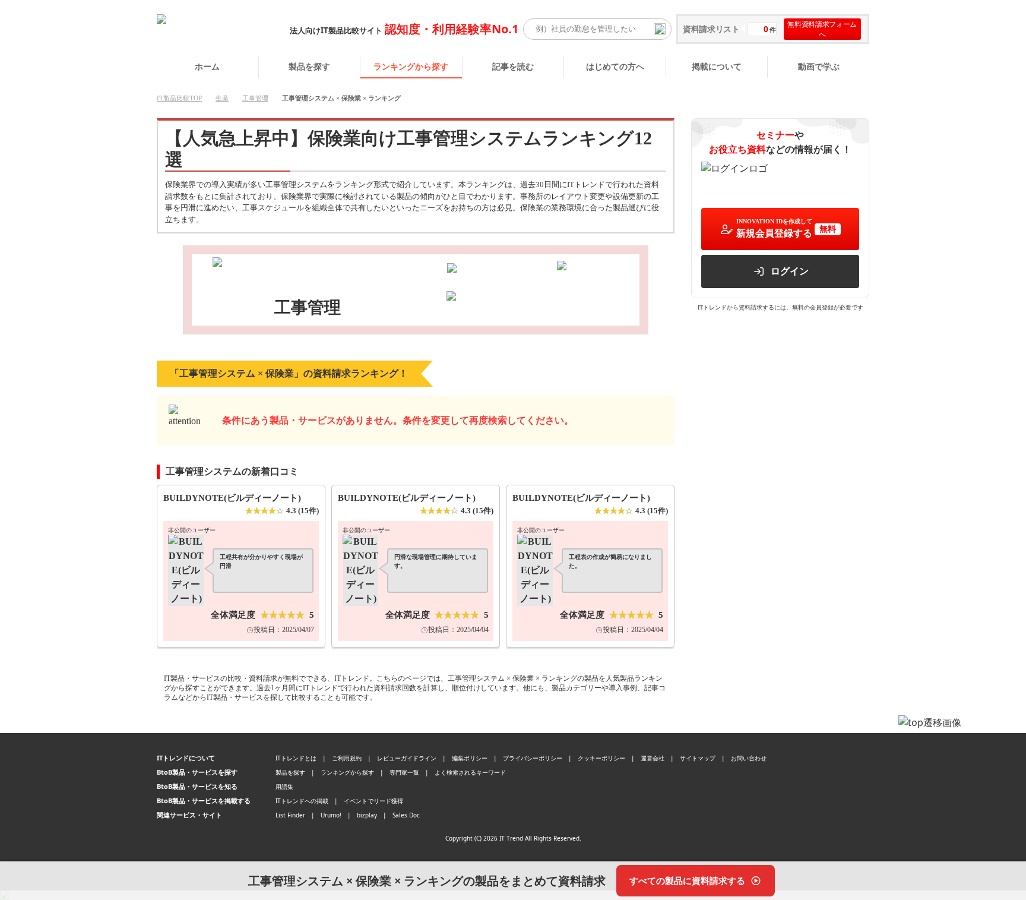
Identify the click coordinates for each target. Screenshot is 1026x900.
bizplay (367, 815)
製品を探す (309, 66)
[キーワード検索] (660, 29)
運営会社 (652, 758)
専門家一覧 (404, 772)
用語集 (284, 786)
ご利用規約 (347, 758)
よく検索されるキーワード (470, 772)
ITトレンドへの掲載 (302, 801)
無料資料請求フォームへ (822, 29)
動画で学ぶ (819, 66)
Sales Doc (406, 815)
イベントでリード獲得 (373, 801)
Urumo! (331, 815)
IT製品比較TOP (179, 98)
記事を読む (513, 66)
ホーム (207, 66)
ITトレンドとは (296, 758)
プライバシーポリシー (532, 758)
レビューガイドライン (406, 758)
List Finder (290, 815)
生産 (222, 98)
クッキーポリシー (601, 758)
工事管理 (255, 98)
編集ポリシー (469, 758)
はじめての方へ (615, 66)
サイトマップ (697, 758)
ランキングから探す (410, 66)
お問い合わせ (749, 758)
